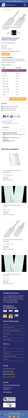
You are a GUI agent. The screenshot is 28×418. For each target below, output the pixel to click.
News (4, 350)
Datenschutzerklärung (8, 327)
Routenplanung (7, 392)
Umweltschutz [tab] (6, 129)
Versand (5, 47)
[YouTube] (14, 417)
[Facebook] (10, 417)
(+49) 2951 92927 (9, 371)
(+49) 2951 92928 (9, 373)
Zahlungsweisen (7, 339)
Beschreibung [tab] (6, 127)
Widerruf (5, 336)
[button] (2, 415)
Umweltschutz (6, 353)
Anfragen (6, 54)
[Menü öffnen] (24, 4)
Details (14, 183)
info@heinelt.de (11, 374)
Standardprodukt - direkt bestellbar (12, 123)
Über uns (5, 347)
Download (5, 359)
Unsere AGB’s (6, 333)
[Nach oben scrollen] (26, 377)
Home (3, 9)
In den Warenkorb (17, 99)
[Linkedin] (18, 417)
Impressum (6, 324)
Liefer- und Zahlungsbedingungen (11, 330)
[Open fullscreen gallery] (25, 28)
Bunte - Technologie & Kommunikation (16, 414)
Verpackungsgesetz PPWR (9, 356)
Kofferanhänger (8, 9)
